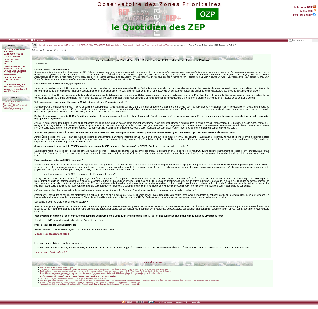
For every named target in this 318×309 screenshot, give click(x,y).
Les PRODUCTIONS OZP (14, 54)
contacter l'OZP (182, 302)
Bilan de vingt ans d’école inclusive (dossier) (57, 267)
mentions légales (165, 302)
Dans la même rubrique (152, 262)
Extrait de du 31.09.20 (51, 252)
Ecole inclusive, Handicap (133, 45)
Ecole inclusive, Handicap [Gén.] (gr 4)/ (12, 102)
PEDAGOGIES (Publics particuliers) (107, 45)
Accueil (12, 39)
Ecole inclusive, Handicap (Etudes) (158, 45)
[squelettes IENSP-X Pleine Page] (151, 302)
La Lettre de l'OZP (303, 7)
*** (5, 64)
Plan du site (23, 39)
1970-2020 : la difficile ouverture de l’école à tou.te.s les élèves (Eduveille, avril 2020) (73, 278)
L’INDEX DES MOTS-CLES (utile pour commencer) (14, 67)
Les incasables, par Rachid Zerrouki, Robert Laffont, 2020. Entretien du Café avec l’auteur (78, 277)
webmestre (196, 302)
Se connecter (39, 40)
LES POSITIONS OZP (12, 57)
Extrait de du (51, 234)
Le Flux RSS (306, 11)
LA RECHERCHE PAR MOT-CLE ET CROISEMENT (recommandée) (15, 73)
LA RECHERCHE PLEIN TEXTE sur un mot (13, 78)
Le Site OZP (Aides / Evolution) (12, 60)
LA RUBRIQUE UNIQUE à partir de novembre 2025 (14, 85)
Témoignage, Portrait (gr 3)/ (13, 109)
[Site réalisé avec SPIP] (140, 302)
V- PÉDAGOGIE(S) (84, 45)
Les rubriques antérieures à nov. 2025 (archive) (15, 90)
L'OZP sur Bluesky (303, 15)
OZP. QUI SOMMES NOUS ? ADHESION (15, 50)
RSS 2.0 (128, 302)
